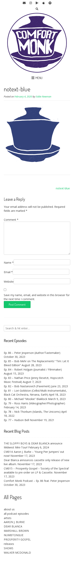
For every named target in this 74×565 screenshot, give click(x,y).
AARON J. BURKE (14, 522)
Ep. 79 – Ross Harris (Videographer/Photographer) (34, 403)
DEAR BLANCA (13, 526)
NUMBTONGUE (13, 535)
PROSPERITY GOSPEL (17, 539)
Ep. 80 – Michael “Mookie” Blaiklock (25, 399)
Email (8, 272)
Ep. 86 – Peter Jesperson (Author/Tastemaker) (32, 353)
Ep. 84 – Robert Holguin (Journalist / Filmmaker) (33, 369)
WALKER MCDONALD (17, 552)
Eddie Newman (43, 96)
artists (7, 518)
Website (9, 281)
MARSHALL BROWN (16, 531)
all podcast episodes (16, 513)
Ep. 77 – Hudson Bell (16, 420)
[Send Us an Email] (24, 3)
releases (9, 544)
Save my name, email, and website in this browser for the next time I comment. (37, 297)
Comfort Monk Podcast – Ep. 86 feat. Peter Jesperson (37, 481)
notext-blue (63, 188)
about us (9, 509)
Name (9, 262)
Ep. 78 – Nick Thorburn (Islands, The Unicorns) (32, 411)
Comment (11, 219)
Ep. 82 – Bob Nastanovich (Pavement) (27, 386)
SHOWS (8, 548)
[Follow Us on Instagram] (30, 3)
